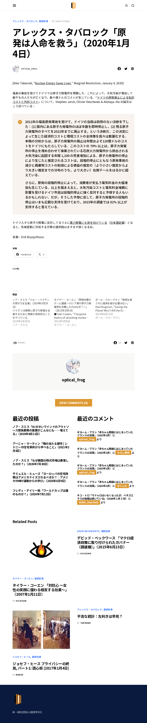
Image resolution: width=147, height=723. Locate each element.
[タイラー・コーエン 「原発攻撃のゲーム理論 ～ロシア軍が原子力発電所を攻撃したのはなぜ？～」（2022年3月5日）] (74, 312)
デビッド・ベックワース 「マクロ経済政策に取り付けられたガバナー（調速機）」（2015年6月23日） (105, 542)
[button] (14, 5)
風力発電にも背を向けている (88, 222)
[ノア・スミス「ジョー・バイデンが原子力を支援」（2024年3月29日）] (33, 312)
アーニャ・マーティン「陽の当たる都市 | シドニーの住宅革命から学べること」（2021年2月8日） (41, 447)
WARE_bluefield (88, 502)
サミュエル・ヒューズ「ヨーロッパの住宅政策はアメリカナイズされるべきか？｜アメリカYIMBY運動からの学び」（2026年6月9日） (40, 477)
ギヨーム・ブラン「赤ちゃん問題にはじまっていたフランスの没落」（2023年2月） (105, 433)
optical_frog (29, 68)
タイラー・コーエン (23, 578)
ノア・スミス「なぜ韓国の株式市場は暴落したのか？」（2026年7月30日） (40, 462)
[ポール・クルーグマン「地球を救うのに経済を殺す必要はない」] (116, 308)
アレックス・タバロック (25, 21)
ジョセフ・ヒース (21, 656)
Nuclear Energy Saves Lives (53, 83)
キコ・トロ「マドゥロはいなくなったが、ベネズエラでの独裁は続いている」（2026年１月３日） (105, 496)
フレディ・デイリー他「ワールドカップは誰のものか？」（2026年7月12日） (40, 492)
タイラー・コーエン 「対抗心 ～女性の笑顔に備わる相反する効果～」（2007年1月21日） (40, 590)
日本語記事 (117, 222)
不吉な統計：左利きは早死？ (100, 616)
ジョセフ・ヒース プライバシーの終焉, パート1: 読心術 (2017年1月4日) (41, 666)
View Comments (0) (73, 403)
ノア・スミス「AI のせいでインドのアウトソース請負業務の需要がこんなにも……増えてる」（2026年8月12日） (41, 430)
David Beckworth (88, 531)
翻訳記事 (43, 21)
